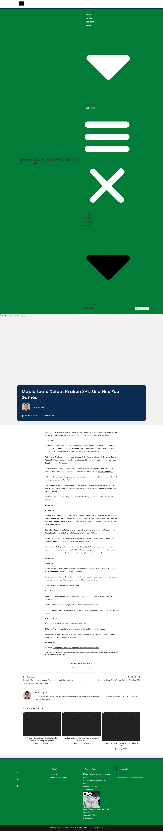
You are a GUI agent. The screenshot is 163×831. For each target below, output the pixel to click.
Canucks (90, 22)
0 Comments (88, 790)
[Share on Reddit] (90, 668)
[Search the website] (142, 308)
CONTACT (91, 105)
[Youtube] (21, 3)
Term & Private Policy (58, 778)
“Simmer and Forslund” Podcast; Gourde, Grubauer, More (76, 648)
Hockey (66, 652)
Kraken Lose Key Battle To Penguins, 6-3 (121, 744)
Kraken (89, 18)
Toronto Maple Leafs (57, 655)
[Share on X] (78, 668)
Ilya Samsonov (74, 652)
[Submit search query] (147, 308)
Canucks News (67, 828)
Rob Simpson (39, 407)
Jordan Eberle (95, 652)
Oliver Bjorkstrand (87, 547)
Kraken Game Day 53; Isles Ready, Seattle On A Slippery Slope (42, 739)
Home (88, 15)
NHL (101, 652)
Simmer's (25, 160)
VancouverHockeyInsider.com (90, 828)
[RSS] (17, 786)
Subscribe (90, 108)
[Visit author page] (27, 695)
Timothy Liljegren (105, 471)
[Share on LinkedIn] (84, 668)
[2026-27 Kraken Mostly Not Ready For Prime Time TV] (91, 799)
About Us (53, 775)
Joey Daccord (84, 652)
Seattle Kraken (48, 416)
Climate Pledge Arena (56, 652)
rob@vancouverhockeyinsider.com (132, 778)
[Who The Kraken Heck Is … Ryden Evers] (98, 776)
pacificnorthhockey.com (55, 161)
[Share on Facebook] (73, 668)
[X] (17, 773)
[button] (107, 161)
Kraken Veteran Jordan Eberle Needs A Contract (81, 739)
